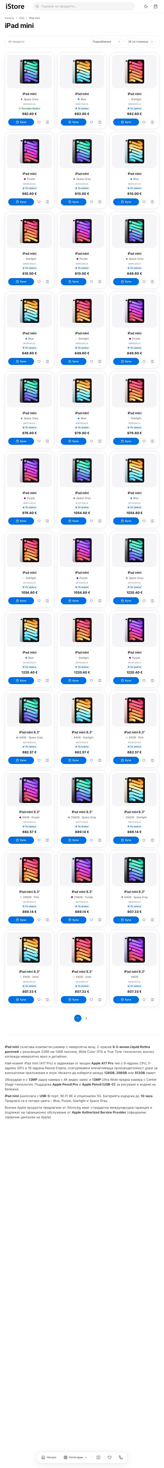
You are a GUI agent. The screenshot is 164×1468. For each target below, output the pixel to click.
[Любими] (39, 122)
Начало (9, 18)
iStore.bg (74, 1107)
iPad (21, 18)
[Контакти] (121, 1457)
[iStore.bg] (15, 6)
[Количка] (155, 6)
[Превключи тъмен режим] (146, 6)
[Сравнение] (98, 1457)
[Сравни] (47, 122)
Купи (23, 122)
